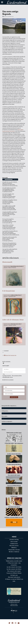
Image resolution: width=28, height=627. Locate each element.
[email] (18, 623)
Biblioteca (14, 547)
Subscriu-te (14, 397)
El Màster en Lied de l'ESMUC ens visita (14, 580)
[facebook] (12, 623)
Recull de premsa (14, 545)
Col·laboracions (14, 543)
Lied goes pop (14, 575)
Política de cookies (14, 604)
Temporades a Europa (14, 549)
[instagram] (15, 623)
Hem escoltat (14, 541)
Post (4, 374)
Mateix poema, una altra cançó (14, 561)
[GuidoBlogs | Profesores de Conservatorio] (14, 591)
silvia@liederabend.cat (14, 602)
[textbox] (14, 358)
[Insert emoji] (3, 363)
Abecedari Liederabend (14, 577)
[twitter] (9, 623)
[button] (25, 624)
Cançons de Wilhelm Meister (14, 573)
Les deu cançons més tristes (14, 567)
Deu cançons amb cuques (14, 571)
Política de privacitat (14, 605)
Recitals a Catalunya (14, 551)
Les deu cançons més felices (14, 569)
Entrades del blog (14, 539)
